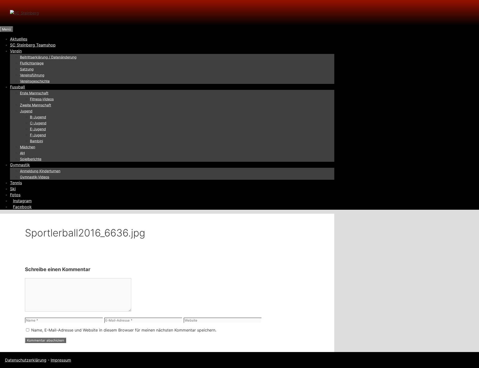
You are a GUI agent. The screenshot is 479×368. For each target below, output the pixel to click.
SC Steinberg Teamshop (33, 44)
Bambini (36, 141)
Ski (13, 188)
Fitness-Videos (42, 99)
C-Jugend (38, 123)
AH (22, 153)
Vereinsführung (32, 75)
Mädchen (27, 147)
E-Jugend (38, 129)
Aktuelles (18, 38)
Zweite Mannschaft (35, 105)
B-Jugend (38, 117)
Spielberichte (30, 159)
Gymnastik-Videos (34, 177)
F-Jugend (38, 135)
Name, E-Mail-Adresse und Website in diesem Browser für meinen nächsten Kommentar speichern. (123, 330)
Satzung (27, 69)
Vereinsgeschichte (35, 81)
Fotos (15, 194)
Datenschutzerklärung (25, 360)
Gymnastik (20, 164)
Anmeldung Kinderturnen (40, 171)
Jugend (26, 111)
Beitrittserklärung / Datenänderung (48, 57)
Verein (16, 50)
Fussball (17, 86)
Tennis (16, 182)
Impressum (61, 360)
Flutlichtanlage (32, 63)
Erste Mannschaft (34, 93)
